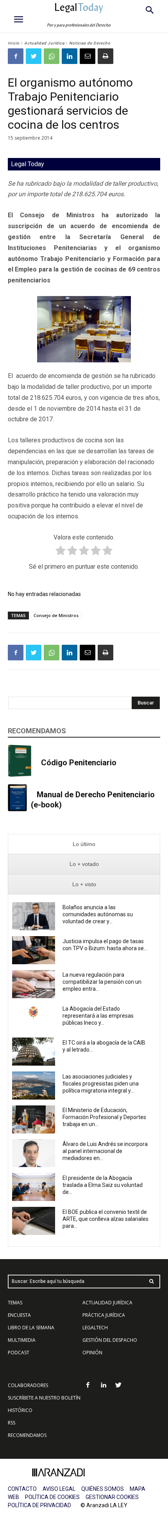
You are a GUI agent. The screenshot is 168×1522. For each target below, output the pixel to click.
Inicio (14, 43)
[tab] (84, 844)
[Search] (151, 1281)
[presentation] (84, 844)
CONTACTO (22, 1489)
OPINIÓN (92, 1352)
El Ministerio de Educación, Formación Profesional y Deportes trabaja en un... (104, 1117)
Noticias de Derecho (90, 43)
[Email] (87, 56)
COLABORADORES (28, 1385)
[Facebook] (15, 56)
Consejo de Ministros (56, 615)
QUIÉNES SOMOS (102, 1489)
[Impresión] (105, 56)
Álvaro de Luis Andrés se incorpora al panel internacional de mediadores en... (105, 1151)
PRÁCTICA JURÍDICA (103, 1315)
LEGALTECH (95, 1327)
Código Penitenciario (78, 762)
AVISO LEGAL (59, 1489)
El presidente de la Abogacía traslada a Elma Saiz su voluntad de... (103, 1185)
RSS (11, 1422)
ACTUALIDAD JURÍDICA (107, 1302)
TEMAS (15, 1302)
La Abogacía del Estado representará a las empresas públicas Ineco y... (98, 1016)
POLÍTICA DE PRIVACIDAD (39, 1505)
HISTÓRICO (20, 1410)
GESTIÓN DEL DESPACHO (109, 1340)
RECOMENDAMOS (27, 1435)
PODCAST (18, 1352)
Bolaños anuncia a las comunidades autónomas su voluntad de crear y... (98, 914)
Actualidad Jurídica (44, 43)
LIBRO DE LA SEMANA (31, 1327)
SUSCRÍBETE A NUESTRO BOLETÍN (44, 1397)
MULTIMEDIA (22, 1340)
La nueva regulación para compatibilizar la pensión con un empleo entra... (102, 982)
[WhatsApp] (51, 56)
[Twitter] (33, 56)
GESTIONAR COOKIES (112, 1497)
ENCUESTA (19, 1315)
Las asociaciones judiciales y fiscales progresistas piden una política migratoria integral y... (101, 1083)
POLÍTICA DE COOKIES (52, 1497)
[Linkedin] (69, 56)
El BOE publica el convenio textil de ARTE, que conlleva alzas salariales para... (105, 1219)
